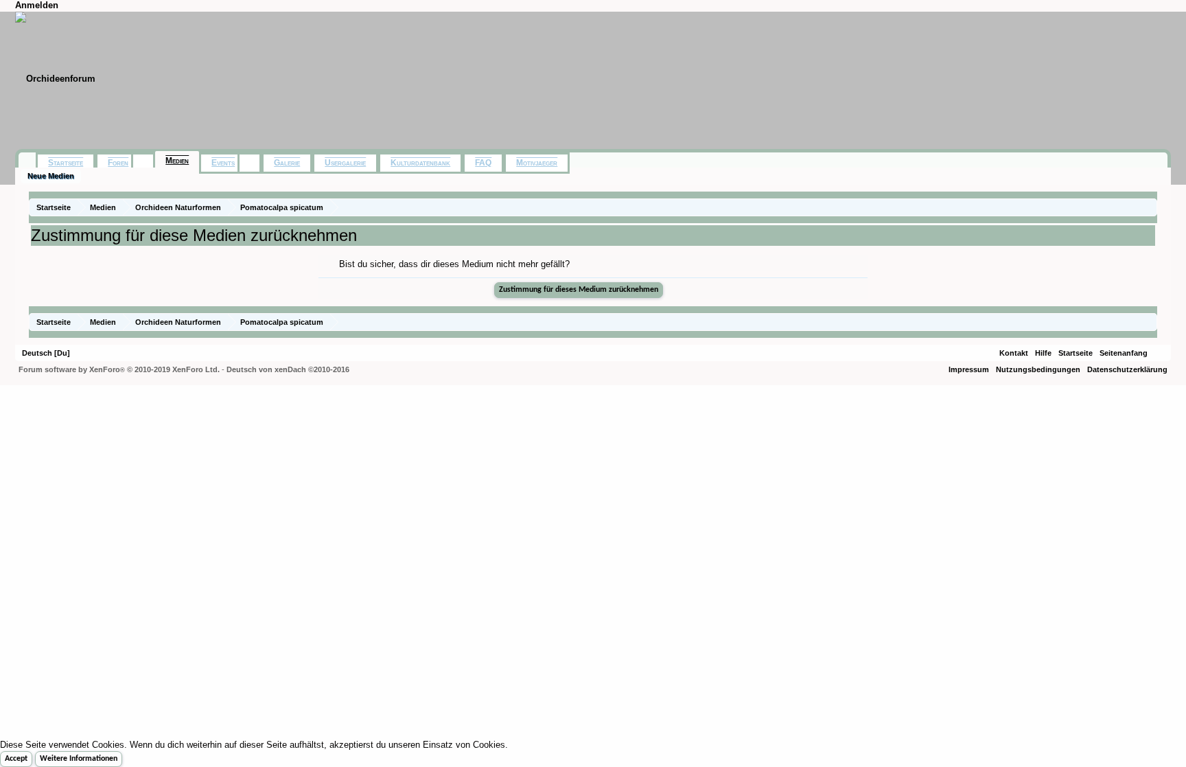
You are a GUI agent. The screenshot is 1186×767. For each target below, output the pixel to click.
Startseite (65, 163)
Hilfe (1043, 353)
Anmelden (36, 5)
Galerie (287, 163)
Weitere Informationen (78, 759)
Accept (16, 759)
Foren (118, 163)
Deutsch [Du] (46, 353)
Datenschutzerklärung (1127, 369)
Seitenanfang (1124, 353)
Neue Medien (50, 176)
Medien (177, 160)
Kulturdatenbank (420, 163)
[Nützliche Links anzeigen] (1148, 207)
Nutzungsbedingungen (1038, 369)
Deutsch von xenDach (287, 369)
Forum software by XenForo (119, 369)
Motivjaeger (536, 163)
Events (223, 163)
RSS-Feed (1159, 353)
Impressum (969, 369)
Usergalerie (345, 163)
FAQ (483, 163)
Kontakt (1013, 353)
